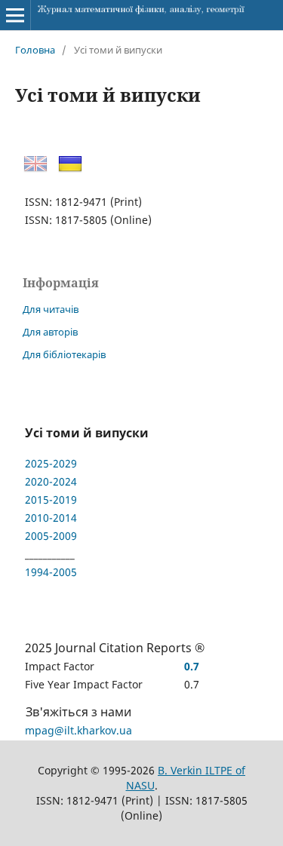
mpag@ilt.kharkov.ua (78, 730)
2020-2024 (51, 481)
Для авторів (50, 332)
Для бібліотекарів (64, 354)
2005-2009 (51, 536)
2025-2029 (51, 463)
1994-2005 (51, 572)
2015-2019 (51, 499)
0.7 (191, 666)
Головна (35, 50)
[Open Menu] (15, 15)
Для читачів (50, 309)
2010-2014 (51, 517)
